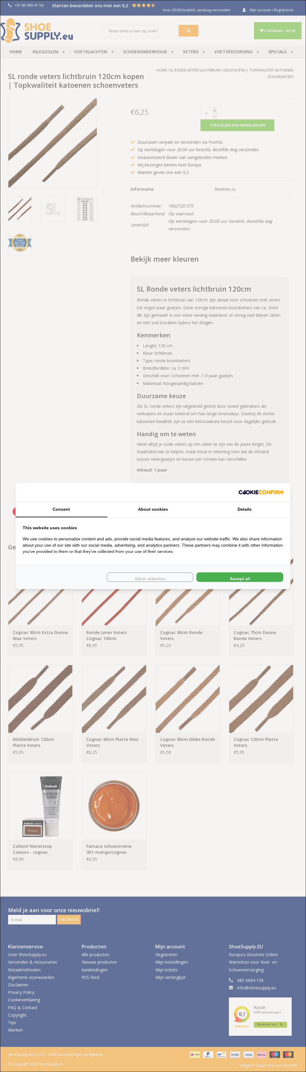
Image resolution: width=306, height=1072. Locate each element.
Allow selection (150, 578)
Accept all (240, 578)
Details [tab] (245, 509)
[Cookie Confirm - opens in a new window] (260, 492)
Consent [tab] (61, 509)
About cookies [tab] (153, 509)
